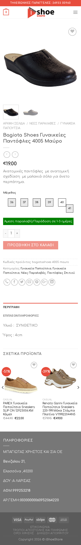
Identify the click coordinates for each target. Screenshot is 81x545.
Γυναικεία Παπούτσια (36, 268)
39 (49, 202)
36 (12, 202)
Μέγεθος (9, 192)
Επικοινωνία (40, 527)
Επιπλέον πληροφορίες (21, 315)
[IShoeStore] (40, 12)
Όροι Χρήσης (24, 533)
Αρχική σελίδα (14, 123)
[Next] (71, 64)
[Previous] (10, 64)
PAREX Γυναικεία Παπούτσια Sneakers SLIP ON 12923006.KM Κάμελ (19, 409)
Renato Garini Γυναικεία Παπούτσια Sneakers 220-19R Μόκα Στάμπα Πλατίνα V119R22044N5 (60, 409)
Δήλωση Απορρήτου (53, 533)
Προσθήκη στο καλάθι (30, 245)
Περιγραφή (11, 307)
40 (62, 202)
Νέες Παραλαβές (42, 123)
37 (24, 202)
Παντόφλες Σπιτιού (61, 272)
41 (69, 208)
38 (36, 202)
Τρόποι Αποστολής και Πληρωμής (40, 530)
